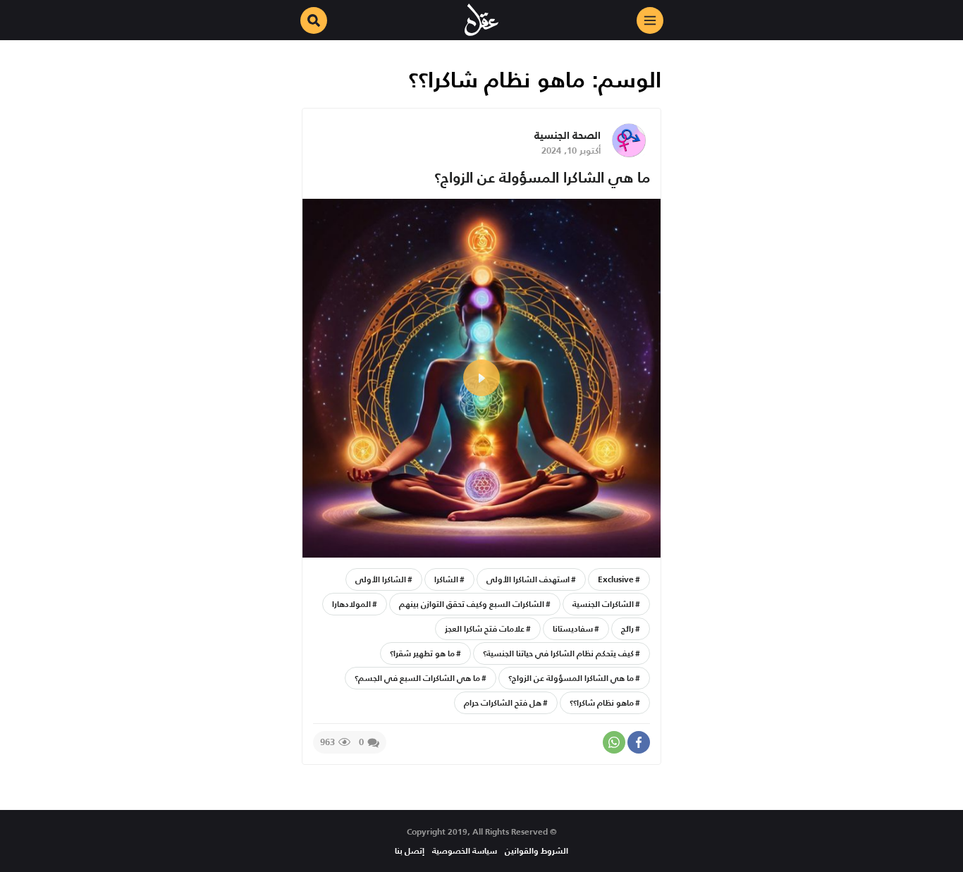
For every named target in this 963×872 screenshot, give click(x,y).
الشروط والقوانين (536, 850)
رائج (627, 628)
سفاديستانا (573, 628)
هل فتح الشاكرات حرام (502, 702)
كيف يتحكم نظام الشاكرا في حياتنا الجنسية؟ (558, 653)
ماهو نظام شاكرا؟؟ (602, 702)
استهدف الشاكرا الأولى (528, 579)
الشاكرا (446, 579)
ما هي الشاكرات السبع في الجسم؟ (417, 677)
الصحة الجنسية (567, 135)
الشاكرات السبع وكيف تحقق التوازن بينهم (471, 603)
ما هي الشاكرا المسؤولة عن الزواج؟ (542, 177)
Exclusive (616, 579)
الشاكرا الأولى (380, 579)
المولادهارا (351, 603)
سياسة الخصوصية (464, 850)
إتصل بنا (409, 850)
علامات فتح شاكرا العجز (485, 628)
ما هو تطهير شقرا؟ (422, 653)
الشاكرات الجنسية (603, 603)
